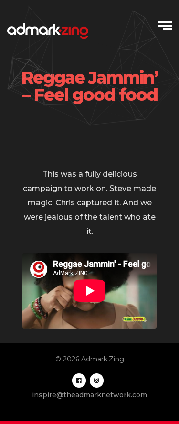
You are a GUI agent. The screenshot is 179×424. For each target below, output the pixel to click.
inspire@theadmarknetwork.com (89, 395)
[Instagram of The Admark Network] (97, 380)
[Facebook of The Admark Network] (79, 380)
